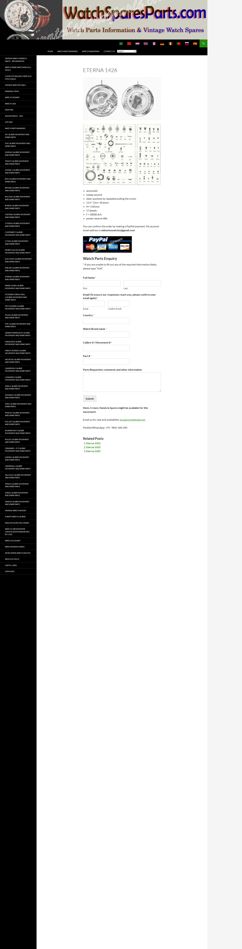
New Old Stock (12, 559)
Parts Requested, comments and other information (112, 369)
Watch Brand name (95, 328)
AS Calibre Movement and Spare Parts (17, 135)
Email (85, 308)
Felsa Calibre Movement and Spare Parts (16, 316)
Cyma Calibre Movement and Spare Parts (16, 242)
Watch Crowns (12, 97)
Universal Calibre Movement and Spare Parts (17, 467)
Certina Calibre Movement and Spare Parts (17, 215)
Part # (87, 355)
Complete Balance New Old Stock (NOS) (18, 77)
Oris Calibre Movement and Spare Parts (18, 405)
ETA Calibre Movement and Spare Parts (17, 144)
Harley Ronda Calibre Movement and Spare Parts (17, 351)
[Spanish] (195, 43)
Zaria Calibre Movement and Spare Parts (16, 494)
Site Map (9, 122)
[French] (154, 43)
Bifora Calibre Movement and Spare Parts (17, 189)
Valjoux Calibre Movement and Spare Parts (18, 476)
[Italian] (170, 43)
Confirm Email (114, 308)
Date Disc (9, 110)
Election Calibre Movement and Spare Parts (18, 260)
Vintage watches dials (15, 85)
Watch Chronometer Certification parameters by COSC (17, 531)
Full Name (89, 277)
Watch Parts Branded (67, 51)
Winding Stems (12, 91)
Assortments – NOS (14, 116)
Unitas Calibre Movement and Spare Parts (17, 458)
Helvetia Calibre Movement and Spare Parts (18, 360)
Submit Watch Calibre (15, 516)
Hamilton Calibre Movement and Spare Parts (17, 343)
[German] (162, 43)
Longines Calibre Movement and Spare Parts (17, 378)
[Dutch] (138, 43)
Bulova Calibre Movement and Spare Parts (17, 198)
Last (126, 288)
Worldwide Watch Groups (17, 553)
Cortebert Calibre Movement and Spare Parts (17, 233)
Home (50, 51)
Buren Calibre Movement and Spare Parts (17, 206)
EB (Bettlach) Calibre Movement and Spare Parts (17, 251)
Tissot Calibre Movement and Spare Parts (17, 162)
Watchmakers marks (15, 547)
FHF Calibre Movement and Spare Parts (17, 325)
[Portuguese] (179, 43)
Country (88, 315)
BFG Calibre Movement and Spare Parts (18, 180)
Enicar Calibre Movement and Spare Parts (17, 269)
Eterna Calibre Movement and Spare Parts (17, 278)
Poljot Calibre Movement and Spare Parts (17, 423)
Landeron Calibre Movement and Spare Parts (17, 369)
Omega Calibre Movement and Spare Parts (17, 153)
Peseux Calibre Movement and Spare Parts (17, 414)
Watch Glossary (13, 541)
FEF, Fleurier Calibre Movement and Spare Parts (17, 307)
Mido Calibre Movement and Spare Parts (16, 387)
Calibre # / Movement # (97, 342)
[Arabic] (121, 43)
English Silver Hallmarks (17, 523)
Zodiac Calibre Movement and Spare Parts (17, 171)
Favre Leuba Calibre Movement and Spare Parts (17, 286)
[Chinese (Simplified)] (129, 43)
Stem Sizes (9, 571)
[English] (146, 43)
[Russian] (187, 43)
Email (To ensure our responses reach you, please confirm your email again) (119, 296)
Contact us (109, 51)
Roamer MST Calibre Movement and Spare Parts (17, 431)
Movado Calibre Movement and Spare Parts (18, 396)
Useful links (11, 565)
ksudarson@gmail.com (132, 419)
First (85, 288)
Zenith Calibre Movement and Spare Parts (17, 503)
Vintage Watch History (15, 510)
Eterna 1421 (93, 443)
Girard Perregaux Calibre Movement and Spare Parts (17, 334)
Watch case (10, 104)
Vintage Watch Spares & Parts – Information (16, 59)
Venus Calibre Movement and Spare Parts (17, 485)
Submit (90, 398)
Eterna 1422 (93, 447)
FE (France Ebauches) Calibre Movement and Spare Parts (16, 297)
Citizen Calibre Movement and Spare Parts (17, 224)
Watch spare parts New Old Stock (18, 68)
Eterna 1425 (93, 451)
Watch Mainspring (90, 51)
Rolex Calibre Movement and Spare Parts (17, 440)
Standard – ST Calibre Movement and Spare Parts (17, 449)
